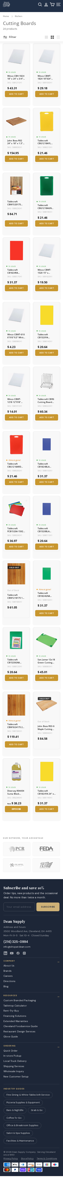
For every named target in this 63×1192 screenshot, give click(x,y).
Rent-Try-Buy (11, 1010)
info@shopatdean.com (17, 946)
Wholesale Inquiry (14, 1071)
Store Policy (27, 1158)
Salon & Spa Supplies (18, 1133)
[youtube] (12, 953)
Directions (9, 981)
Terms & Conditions (47, 1158)
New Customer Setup (16, 1076)
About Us (9, 965)
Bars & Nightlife (14, 1110)
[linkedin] (5, 953)
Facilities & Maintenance (20, 1140)
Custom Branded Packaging (20, 1000)
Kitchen (18, 16)
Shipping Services (14, 1066)
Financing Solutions (15, 1015)
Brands (8, 970)
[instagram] (24, 953)
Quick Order (11, 1050)
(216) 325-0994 (16, 942)
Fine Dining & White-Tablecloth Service (28, 1094)
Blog (6, 986)
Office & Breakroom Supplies (22, 1125)
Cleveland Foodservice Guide (21, 1026)
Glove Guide (11, 1036)
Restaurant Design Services (20, 1031)
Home (6, 16)
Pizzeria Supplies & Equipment (23, 1102)
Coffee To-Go (14, 1117)
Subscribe (48, 906)
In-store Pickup (12, 1055)
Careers (8, 975)
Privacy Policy (11, 1158)
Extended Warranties (16, 1021)
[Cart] (52, 4)
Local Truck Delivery (15, 1061)
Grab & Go (37, 1110)
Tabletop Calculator (15, 1005)
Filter (12, 37)
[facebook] (18, 953)
